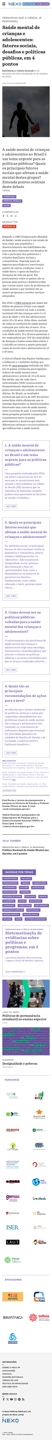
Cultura (24, 887)
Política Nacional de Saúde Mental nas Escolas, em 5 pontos (25, 852)
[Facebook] (3, 1399)
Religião (7, 919)
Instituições (35, 901)
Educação (30, 896)
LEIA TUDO (11, 506)
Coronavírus (9, 887)
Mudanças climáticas (13, 910)
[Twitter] (7, 1399)
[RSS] (23, 1399)
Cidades (25, 883)
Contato (7, 1374)
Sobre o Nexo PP (11, 1367)
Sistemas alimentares (35, 919)
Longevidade (24, 905)
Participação (33, 910)
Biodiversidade (10, 883)
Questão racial (31, 914)
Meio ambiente (41, 905)
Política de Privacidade (15, 1383)
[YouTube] (11, 1399)
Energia (43, 896)
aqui (14, 779)
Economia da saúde (12, 896)
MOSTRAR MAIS (9, 791)
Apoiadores (8, 1371)
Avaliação (26, 878)
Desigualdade (9, 892)
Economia (25, 892)
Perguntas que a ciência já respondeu (23, 847)
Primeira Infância (12, 201)
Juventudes (9, 197)
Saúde (6, 206)
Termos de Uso (10, 1380)
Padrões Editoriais (12, 1377)
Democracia (37, 887)
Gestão (22, 901)
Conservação (40, 883)
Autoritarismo (10, 878)
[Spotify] (19, 1399)
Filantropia (8, 901)
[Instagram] (15, 1399)
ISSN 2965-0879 (9, 1387)
